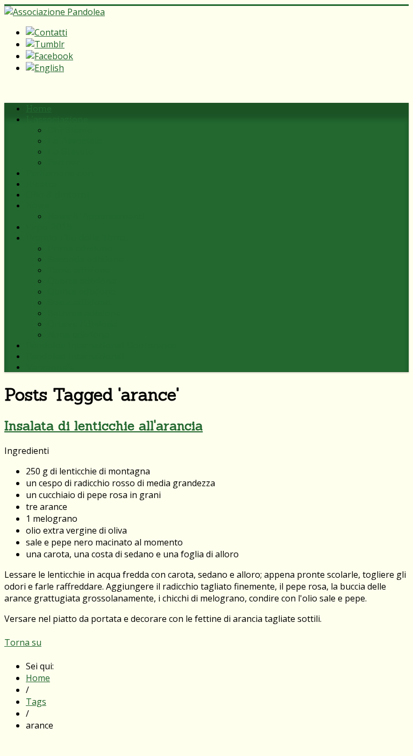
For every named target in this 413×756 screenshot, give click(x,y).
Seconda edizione (85, 259)
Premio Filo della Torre (75, 237)
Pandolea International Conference (101, 345)
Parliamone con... (62, 172)
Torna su (22, 642)
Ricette (41, 183)
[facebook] (49, 56)
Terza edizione (78, 269)
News (37, 205)
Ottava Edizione (82, 323)
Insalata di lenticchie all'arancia (103, 425)
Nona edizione (78, 334)
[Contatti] (46, 32)
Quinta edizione (81, 291)
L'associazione (57, 119)
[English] (45, 68)
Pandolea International (75, 356)
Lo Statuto (70, 151)
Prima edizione (79, 248)
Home (39, 108)
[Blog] (45, 44)
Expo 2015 (49, 226)
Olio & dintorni (57, 194)
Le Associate (74, 140)
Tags (36, 702)
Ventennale (50, 366)
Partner (63, 162)
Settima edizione (84, 312)
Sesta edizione (78, 302)
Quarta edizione (81, 280)
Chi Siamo (69, 129)
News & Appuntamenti (96, 216)
